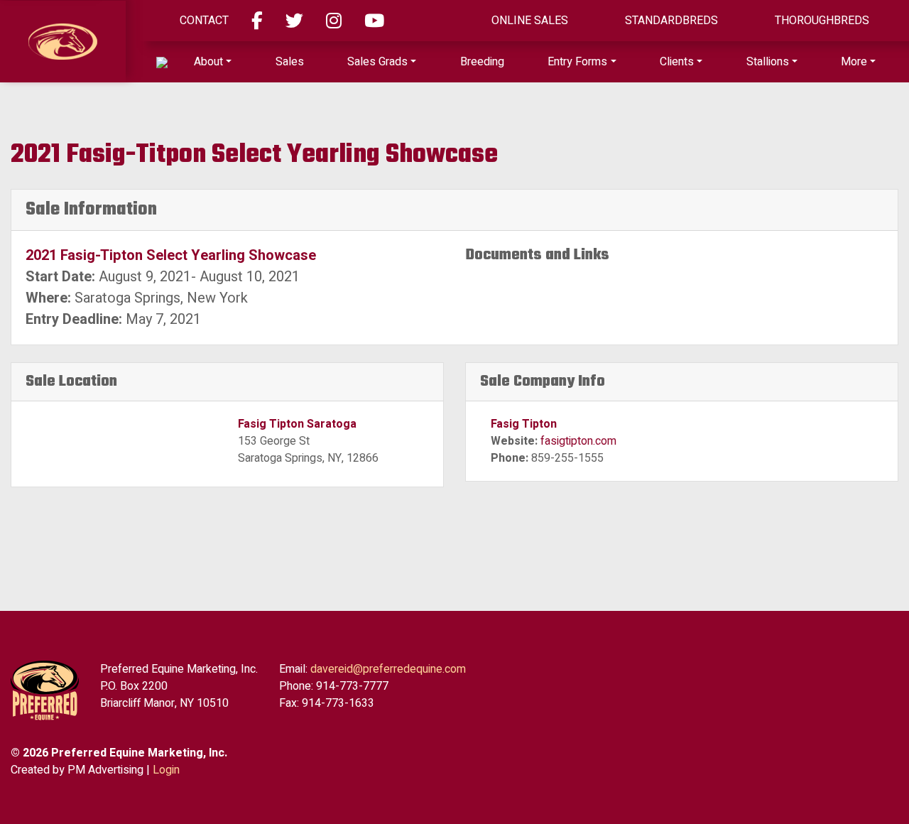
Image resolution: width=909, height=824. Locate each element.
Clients (677, 61)
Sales (290, 61)
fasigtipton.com (578, 441)
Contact (204, 20)
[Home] (162, 61)
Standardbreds (671, 20)
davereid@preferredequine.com (388, 669)
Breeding (482, 61)
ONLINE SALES (529, 20)
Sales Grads (377, 61)
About (208, 61)
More (854, 61)
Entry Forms (577, 61)
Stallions (767, 61)
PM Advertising (105, 770)
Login (166, 770)
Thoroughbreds (822, 20)
